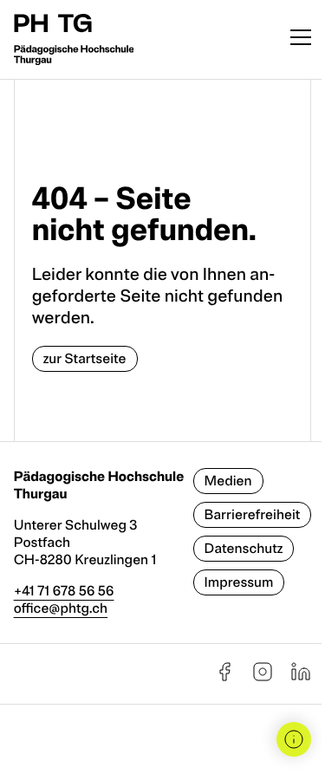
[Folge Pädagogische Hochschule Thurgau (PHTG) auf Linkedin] (300, 677)
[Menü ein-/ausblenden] (300, 39)
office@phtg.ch (61, 608)
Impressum (239, 582)
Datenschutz (244, 548)
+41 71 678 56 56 (64, 591)
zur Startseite (85, 358)
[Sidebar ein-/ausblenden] (293, 739)
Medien (228, 481)
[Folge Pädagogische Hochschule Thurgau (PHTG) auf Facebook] (224, 677)
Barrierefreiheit (253, 515)
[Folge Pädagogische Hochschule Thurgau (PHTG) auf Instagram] (262, 677)
